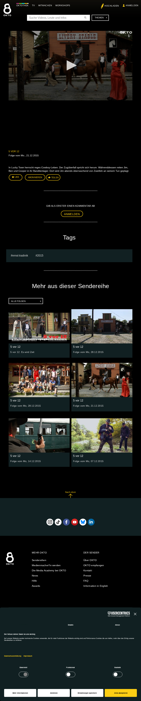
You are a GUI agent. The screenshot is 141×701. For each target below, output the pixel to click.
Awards (36, 586)
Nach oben (70, 492)
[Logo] (126, 32)
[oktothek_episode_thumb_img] (39, 326)
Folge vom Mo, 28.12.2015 (88, 352)
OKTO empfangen (93, 565)
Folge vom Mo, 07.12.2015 (88, 461)
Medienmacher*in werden (46, 565)
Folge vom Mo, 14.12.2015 (25, 461)
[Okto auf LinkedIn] (91, 522)
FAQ (85, 580)
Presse (87, 575)
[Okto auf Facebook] (66, 522)
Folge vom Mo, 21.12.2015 (88, 405)
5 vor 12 (14, 151)
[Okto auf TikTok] (58, 522)
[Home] (10, 565)
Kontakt (87, 570)
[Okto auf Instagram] (49, 522)
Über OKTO (90, 560)
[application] (70, 65)
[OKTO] (7, 13)
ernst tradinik (20, 255)
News (35, 575)
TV (33, 5)
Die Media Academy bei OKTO (49, 570)
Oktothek (22, 5)
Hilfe (34, 580)
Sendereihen (39, 560)
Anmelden (72, 214)
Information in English (95, 586)
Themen (99, 17)
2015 (40, 255)
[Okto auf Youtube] (74, 522)
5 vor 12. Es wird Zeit (22, 352)
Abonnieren (35, 177)
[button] (70, 65)
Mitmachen (45, 5)
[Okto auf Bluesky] (82, 522)
